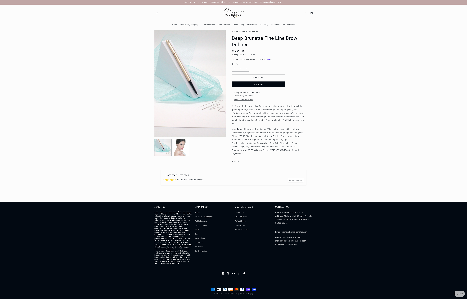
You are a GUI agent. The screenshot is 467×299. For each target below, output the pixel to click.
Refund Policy (240, 221)
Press (197, 230)
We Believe (199, 247)
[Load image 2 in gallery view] (181, 147)
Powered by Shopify (246, 294)
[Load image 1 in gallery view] (162, 147)
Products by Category (204, 217)
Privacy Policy (240, 225)
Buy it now (258, 84)
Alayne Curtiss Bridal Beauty (229, 294)
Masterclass (200, 238)
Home (197, 213)
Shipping (235, 55)
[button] (157, 12)
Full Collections (201, 221)
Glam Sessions (201, 225)
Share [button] (236, 161)
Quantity (235, 64)
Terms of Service (241, 230)
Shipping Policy (241, 217)
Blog (196, 234)
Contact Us (239, 213)
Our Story (198, 242)
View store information (243, 99)
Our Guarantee (201, 251)
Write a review (295, 180)
